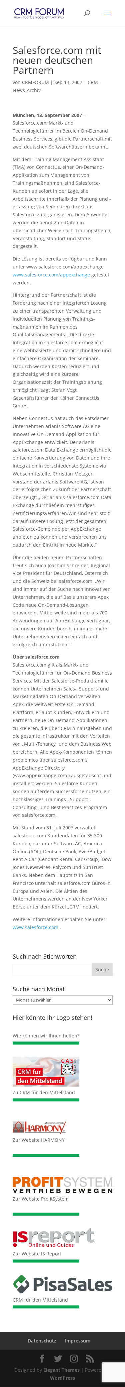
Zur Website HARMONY (39, 1140)
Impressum (77, 1340)
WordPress (62, 1378)
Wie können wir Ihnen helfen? (46, 1035)
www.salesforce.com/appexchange (51, 274)
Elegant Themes (61, 1370)
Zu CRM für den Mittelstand (44, 1092)
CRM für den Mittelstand (40, 1300)
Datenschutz (42, 1340)
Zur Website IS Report (37, 1253)
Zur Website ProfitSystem (41, 1199)
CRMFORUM (35, 82)
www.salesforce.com (35, 927)
